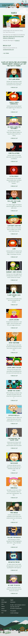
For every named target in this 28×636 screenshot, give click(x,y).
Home (2, 600)
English (11, 600)
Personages (4, 610)
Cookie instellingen (14, 613)
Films (2, 604)
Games (2, 608)
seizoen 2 (17, 40)
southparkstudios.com (8, 49)
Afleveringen (4, 602)
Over (2, 612)
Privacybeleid (13, 610)
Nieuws (3, 606)
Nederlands (12, 602)
